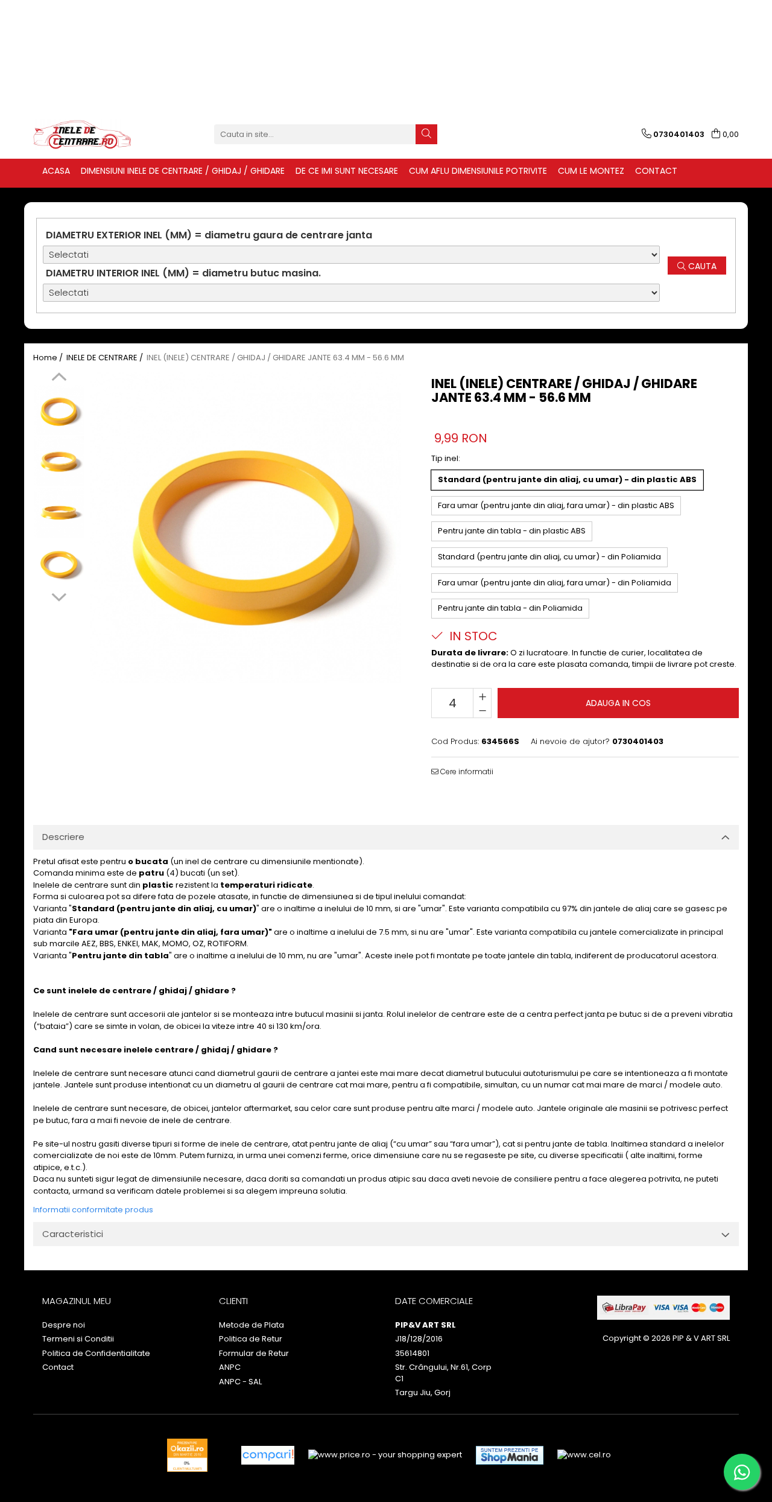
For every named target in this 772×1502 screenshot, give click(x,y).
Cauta (701, 266)
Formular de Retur (254, 1353)
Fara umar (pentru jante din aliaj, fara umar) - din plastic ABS (556, 505)
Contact (58, 1367)
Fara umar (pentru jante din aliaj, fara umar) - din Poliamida (554, 582)
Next (59, 596)
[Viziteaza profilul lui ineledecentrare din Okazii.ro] (187, 1455)
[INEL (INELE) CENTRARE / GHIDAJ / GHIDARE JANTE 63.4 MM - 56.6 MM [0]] (59, 410)
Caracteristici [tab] (72, 1233)
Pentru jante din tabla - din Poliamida (510, 608)
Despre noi (63, 1325)
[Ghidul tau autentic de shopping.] (267, 1455)
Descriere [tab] (63, 836)
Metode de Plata (251, 1325)
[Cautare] (426, 134)
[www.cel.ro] (584, 1455)
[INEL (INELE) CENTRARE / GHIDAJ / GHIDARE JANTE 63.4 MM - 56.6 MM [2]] (59, 513)
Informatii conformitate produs (93, 1209)
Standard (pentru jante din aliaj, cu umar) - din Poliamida (549, 556)
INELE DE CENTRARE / (105, 357)
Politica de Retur (250, 1339)
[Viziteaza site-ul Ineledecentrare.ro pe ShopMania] (509, 1455)
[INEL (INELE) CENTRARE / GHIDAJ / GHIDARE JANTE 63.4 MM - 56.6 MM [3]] (59, 564)
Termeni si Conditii (78, 1339)
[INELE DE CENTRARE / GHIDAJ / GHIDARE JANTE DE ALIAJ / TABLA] (93, 134)
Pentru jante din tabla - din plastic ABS (512, 530)
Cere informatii (465, 771)
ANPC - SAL (240, 1381)
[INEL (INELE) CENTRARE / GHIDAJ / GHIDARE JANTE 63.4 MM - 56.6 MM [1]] (59, 461)
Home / (49, 357)
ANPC (230, 1367)
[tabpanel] (245, 527)
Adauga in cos (618, 703)
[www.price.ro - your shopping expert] (385, 1455)
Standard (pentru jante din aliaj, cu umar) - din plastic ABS (567, 479)
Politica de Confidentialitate (96, 1353)
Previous (59, 378)
